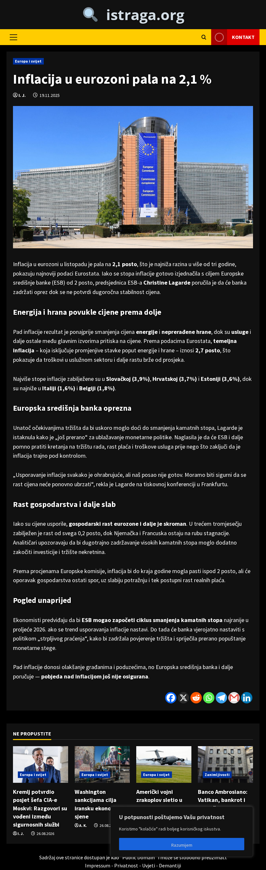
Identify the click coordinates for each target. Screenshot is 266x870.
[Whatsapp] (208, 697)
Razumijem (181, 845)
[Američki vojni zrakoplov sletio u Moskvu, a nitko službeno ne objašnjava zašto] (163, 764)
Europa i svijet (28, 61)
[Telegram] (221, 697)
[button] (13, 37)
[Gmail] (234, 697)
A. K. (83, 825)
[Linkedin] (246, 697)
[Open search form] (203, 37)
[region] (181, 831)
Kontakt (243, 36)
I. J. (22, 95)
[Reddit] (196, 697)
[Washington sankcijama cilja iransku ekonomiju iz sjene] (102, 764)
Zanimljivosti (217, 774)
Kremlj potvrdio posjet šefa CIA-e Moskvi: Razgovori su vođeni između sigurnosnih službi (40, 808)
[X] (183, 697)
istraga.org (141, 14)
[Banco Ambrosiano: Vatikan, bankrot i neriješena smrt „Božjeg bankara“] (225, 764)
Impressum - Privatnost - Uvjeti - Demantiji (133, 865)
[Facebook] (170, 697)
